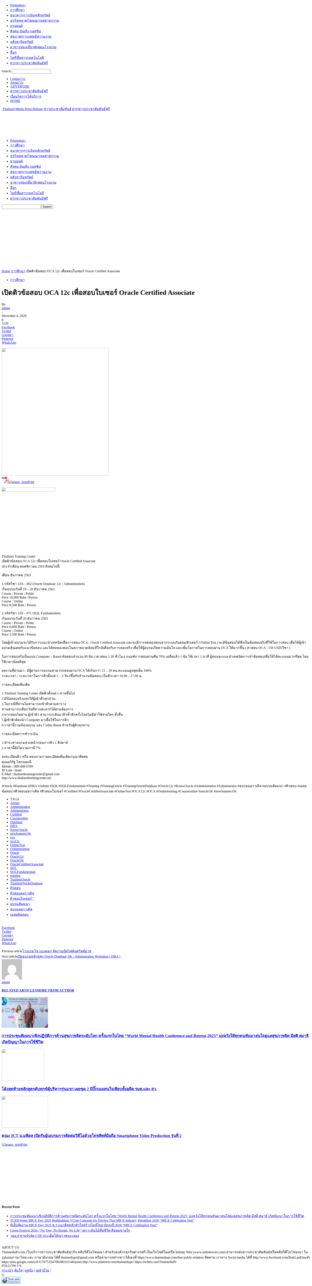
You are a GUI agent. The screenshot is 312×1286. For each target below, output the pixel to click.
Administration (20, 807)
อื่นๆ (13, 52)
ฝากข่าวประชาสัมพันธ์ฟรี (29, 63)
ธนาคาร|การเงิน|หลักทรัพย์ (30, 15)
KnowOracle (19, 830)
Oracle (14, 852)
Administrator (19, 810)
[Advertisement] (79, 121)
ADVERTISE (19, 86)
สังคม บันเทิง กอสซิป (25, 31)
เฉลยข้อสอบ (19, 914)
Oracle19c (17, 860)
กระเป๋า (7, 1270)
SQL (13, 868)
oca (12, 837)
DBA (14, 826)
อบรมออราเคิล (21, 909)
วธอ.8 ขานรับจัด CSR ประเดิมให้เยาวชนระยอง (44, 1236)
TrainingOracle (20, 879)
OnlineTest (17, 845)
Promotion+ (18, 5)
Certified (16, 814)
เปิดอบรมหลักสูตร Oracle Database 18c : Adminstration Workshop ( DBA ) (68, 956)
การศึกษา (17, 10)
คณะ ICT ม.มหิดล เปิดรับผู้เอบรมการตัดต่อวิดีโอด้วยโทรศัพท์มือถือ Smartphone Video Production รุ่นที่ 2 (92, 1135)
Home (6, 271)
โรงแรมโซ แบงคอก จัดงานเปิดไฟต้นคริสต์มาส (56, 951)
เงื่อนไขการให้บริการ (25, 96)
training (15, 875)
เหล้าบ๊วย (42, 1270)
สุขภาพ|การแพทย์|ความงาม (31, 36)
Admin (15, 803)
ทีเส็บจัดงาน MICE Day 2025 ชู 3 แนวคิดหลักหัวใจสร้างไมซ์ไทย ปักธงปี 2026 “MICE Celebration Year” (83, 1225)
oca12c (15, 841)
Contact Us (17, 79)
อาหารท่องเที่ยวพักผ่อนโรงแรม (33, 47)
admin (6, 308)
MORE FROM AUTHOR (55, 990)
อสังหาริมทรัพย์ (21, 42)
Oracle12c (17, 856)
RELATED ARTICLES (19, 990)
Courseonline (19, 818)
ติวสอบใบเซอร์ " (22, 898)
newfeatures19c (20, 833)
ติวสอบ (15, 888)
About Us (16, 82)
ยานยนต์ (16, 26)
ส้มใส (18, 1270)
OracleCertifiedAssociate (27, 864)
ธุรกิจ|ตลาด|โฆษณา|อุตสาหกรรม (34, 20)
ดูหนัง (29, 1270)
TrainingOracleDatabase (26, 883)
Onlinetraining (20, 849)
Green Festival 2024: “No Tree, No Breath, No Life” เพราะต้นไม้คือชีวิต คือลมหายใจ (70, 1230)
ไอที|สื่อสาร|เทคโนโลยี (27, 58)
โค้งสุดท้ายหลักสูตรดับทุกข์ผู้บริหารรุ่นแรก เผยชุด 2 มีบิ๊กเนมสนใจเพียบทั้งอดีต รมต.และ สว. (79, 1089)
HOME (15, 101)
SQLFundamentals (22, 872)
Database (16, 822)
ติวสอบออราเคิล (22, 893)
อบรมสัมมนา (20, 904)
